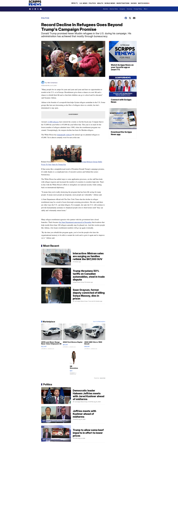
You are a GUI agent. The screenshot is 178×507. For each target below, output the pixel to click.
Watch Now (143, 3)
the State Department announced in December (75, 222)
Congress (122, 9)
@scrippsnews (41, 9)
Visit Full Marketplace (99, 321)
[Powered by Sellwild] (102, 378)
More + (146, 9)
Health (100, 3)
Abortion (105, 9)
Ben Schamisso (52, 83)
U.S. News (83, 3)
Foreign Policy (138, 9)
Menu (73, 3)
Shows (134, 3)
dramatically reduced (64, 134)
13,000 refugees (53, 122)
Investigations (123, 3)
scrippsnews (30, 9)
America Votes (114, 9)
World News (109, 3)
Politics (92, 3)
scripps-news (36, 9)
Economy (129, 9)
